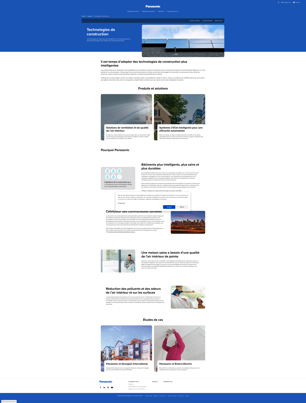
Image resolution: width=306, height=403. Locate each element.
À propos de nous (172, 11)
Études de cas (218, 20)
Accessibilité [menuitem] (162, 396)
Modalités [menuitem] (155, 396)
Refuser (182, 207)
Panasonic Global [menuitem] (172, 396)
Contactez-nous (167, 381)
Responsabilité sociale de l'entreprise (137, 386)
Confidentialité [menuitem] (148, 396)
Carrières (155, 381)
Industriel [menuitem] (187, 396)
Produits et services (132, 11)
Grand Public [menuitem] (180, 396)
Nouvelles (131, 384)
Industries (161, 11)
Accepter (169, 207)
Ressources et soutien (148, 11)
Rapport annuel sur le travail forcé (137, 389)
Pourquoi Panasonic (207, 20)
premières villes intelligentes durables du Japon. (121, 232)
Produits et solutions (195, 20)
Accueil (83, 16)
